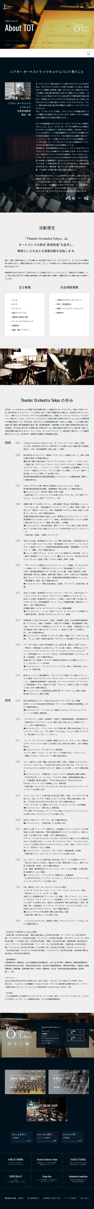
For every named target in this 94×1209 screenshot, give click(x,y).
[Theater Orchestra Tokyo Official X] (21, 1043)
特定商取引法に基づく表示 (52, 1198)
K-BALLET (8, 6)
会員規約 (21, 1198)
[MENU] (88, 7)
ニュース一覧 (45, 1043)
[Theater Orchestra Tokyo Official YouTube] (27, 1043)
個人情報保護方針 (33, 1198)
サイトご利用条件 (70, 1198)
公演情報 (44, 1034)
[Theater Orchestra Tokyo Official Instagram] (9, 1043)
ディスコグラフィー (47, 1041)
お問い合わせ (84, 1198)
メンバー (44, 1036)
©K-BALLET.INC (10, 1198)
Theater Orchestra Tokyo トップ (51, 1028)
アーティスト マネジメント (50, 1038)
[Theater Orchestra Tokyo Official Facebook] (15, 1043)
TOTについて (45, 1031)
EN (82, 7)
